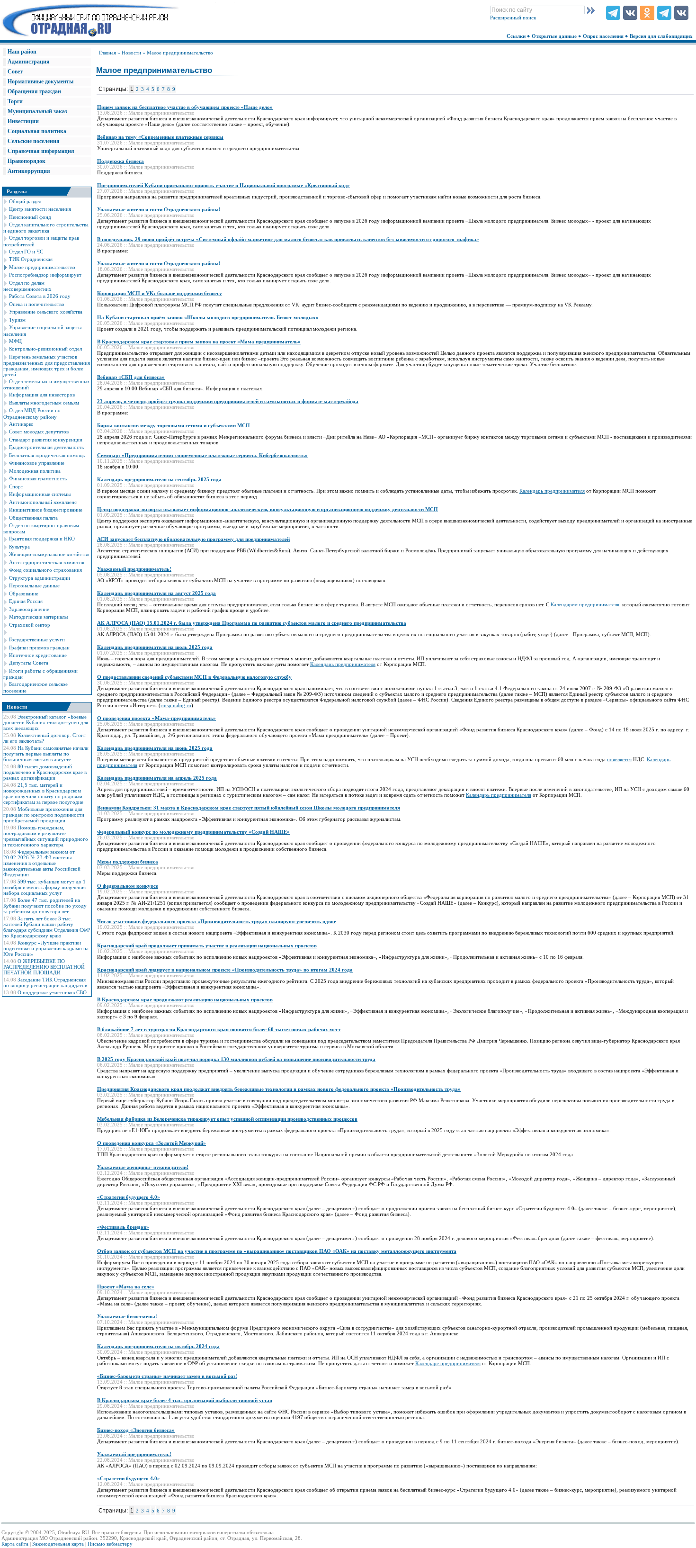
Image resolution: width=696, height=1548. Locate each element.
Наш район (22, 51)
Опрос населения (604, 36)
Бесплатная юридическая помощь (47, 455)
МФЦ (15, 341)
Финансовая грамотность (38, 478)
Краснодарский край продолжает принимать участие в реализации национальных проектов (207, 945)
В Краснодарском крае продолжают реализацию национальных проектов (185, 999)
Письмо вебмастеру (110, 1544)
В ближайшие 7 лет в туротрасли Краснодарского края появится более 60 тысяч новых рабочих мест (218, 1029)
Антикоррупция (29, 171)
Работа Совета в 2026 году (40, 296)
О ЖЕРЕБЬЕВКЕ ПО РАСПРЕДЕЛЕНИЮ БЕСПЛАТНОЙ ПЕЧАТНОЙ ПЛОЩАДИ (44, 966)
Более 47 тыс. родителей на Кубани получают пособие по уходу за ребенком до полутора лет (45, 905)
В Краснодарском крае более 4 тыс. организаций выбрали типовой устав (184, 1400)
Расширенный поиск (513, 17)
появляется (619, 759)
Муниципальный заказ (37, 111)
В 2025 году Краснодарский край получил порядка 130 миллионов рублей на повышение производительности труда (236, 1059)
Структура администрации (39, 578)
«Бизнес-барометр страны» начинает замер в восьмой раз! (167, 1376)
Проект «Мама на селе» (125, 1286)
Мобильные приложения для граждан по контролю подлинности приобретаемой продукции (43, 814)
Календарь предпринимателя (552, 491)
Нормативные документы (40, 81)
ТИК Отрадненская (31, 259)
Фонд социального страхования (45, 570)
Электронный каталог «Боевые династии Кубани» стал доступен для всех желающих (45, 722)
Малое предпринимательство (42, 267)
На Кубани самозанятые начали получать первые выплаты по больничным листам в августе (46, 753)
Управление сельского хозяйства (45, 312)
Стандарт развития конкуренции (45, 439)
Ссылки (517, 36)
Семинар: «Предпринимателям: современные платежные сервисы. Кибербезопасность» (202, 455)
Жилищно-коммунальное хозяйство (49, 554)
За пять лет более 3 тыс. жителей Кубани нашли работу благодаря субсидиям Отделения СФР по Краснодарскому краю (46, 927)
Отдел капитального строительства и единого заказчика (46, 228)
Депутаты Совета (28, 663)
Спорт (16, 486)
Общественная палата (33, 518)
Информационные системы (40, 494)
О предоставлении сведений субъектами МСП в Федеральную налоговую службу (194, 677)
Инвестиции (23, 121)
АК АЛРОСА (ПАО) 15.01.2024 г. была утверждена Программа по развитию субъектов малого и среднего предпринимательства (251, 623)
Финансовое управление (36, 463)
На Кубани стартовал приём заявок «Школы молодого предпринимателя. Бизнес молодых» (208, 317)
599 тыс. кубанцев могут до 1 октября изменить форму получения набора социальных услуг (44, 887)
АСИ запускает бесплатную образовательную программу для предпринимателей (193, 539)
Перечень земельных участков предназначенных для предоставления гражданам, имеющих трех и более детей (46, 365)
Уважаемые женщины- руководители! (142, 1167)
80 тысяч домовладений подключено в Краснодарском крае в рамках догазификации (45, 772)
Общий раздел (25, 201)
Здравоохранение (29, 609)
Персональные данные (34, 585)
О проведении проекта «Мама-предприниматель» (156, 718)
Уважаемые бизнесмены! (127, 1316)
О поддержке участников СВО (52, 992)
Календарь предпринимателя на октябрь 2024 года (158, 1346)
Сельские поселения (34, 141)
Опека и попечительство (36, 304)
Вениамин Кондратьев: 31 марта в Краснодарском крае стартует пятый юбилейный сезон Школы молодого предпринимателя (248, 807)
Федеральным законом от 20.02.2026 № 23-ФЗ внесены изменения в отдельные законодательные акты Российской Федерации (41, 863)
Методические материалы (38, 617)
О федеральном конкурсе (127, 886)
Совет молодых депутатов (39, 431)
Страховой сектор (29, 625)
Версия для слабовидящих (662, 36)
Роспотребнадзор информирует (45, 275)
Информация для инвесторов (42, 394)
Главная (107, 52)
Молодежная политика (35, 471)
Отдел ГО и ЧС (26, 251)
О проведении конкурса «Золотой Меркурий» (151, 1143)
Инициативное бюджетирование (45, 510)
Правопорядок (26, 161)
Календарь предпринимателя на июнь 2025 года (155, 748)
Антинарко (21, 424)
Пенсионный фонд (30, 217)
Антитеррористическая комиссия (46, 562)
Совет (15, 71)
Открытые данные (555, 36)
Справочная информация (41, 151)
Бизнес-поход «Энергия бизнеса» (136, 1430)
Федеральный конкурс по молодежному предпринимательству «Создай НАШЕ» (193, 832)
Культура (19, 546)
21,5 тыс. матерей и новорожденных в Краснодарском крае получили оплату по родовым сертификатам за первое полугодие (43, 793)
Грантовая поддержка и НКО (42, 538)
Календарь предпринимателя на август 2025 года (156, 593)
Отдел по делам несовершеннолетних (27, 286)
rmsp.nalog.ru (176, 705)
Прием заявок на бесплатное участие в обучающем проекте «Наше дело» (185, 107)
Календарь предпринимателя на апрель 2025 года (157, 778)
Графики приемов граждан (39, 647)
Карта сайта (14, 1544)
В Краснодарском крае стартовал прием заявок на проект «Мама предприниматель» (199, 341)
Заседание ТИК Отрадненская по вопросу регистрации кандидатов (45, 982)
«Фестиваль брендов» (123, 1227)
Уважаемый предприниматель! (134, 569)
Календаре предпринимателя (448, 1363)
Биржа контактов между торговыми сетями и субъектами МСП (173, 425)
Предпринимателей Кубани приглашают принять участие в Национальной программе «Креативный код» (223, 185)
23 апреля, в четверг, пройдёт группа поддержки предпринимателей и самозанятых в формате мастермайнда (227, 401)
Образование (23, 593)
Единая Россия (26, 601)
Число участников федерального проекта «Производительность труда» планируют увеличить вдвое (216, 921)
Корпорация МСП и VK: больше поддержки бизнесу (159, 293)
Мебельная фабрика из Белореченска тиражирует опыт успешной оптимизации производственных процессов (227, 1119)
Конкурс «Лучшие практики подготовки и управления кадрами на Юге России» (46, 948)
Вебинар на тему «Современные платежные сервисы (160, 137)
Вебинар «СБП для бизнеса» (131, 377)
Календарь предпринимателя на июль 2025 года (155, 647)
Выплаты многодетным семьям (44, 402)
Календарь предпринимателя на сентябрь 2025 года (159, 479)
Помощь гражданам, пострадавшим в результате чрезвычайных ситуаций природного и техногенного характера (45, 836)
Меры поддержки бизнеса (127, 861)
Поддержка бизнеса (120, 161)
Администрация (29, 61)
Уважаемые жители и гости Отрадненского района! (159, 209)
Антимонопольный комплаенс (43, 502)
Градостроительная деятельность (46, 447)
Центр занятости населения (40, 209)
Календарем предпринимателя (585, 604)
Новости (131, 52)
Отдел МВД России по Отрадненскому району (32, 413)
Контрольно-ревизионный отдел (45, 348)
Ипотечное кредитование (38, 655)
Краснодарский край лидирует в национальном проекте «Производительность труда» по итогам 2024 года (225, 969)
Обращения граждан (34, 91)
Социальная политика (37, 131)
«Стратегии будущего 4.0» (128, 1197)
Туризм (17, 320)
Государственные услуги (37, 639)
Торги (15, 101)
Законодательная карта (58, 1544)
